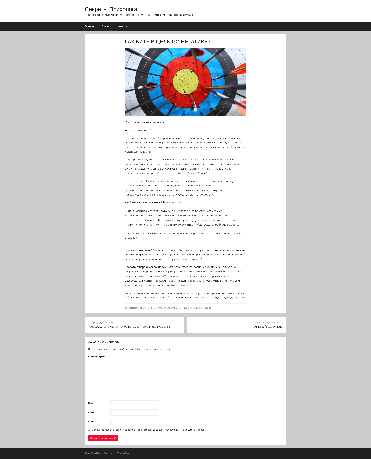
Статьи (105, 26)
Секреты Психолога (111, 9)
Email (92, 412)
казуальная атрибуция (165, 308)
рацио (208, 308)
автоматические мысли (141, 308)
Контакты (122, 26)
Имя (91, 403)
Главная (89, 26)
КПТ (180, 308)
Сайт (91, 421)
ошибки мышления (194, 308)
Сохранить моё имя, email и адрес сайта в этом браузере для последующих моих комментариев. (148, 429)
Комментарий (97, 356)
